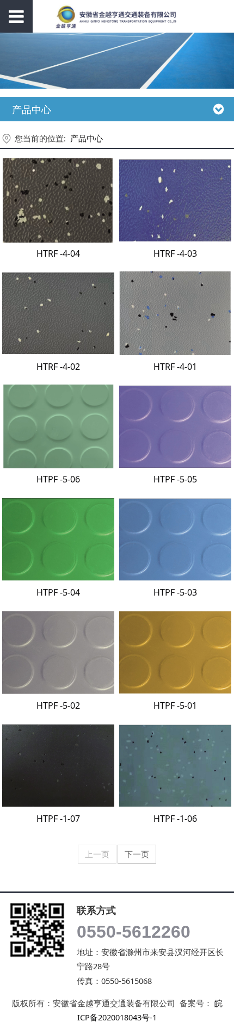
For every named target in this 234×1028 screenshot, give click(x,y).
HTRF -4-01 (175, 367)
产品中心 (86, 138)
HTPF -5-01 (175, 705)
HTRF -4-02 (58, 367)
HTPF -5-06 (58, 479)
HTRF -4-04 (58, 253)
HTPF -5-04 (58, 592)
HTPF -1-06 (175, 819)
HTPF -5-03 (175, 592)
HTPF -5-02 (58, 705)
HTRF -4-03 (175, 253)
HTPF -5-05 (175, 479)
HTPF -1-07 (58, 819)
